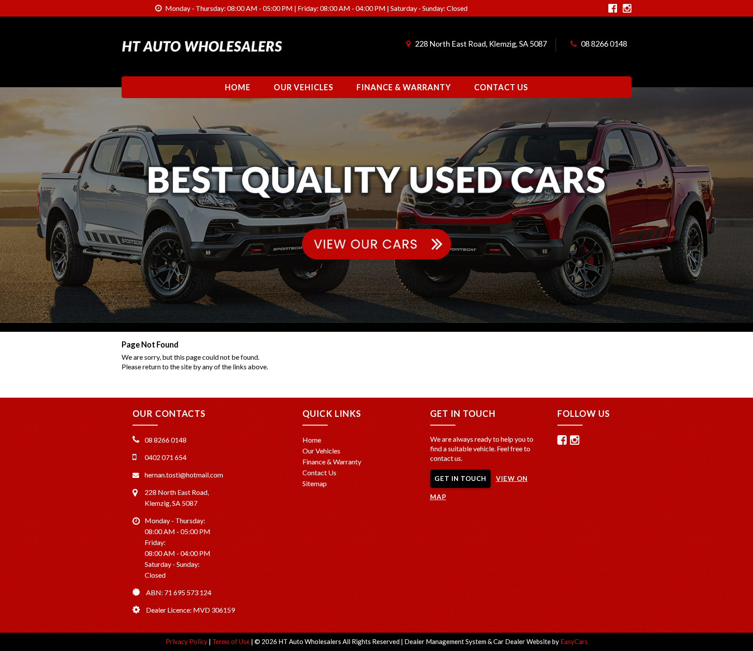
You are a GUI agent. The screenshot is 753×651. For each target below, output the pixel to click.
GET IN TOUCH (460, 478)
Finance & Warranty (403, 87)
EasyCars (574, 641)
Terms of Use (231, 641)
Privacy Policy (187, 641)
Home (238, 87)
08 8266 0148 (604, 43)
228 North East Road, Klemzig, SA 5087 (481, 43)
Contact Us (501, 87)
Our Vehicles (303, 87)
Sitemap (314, 483)
